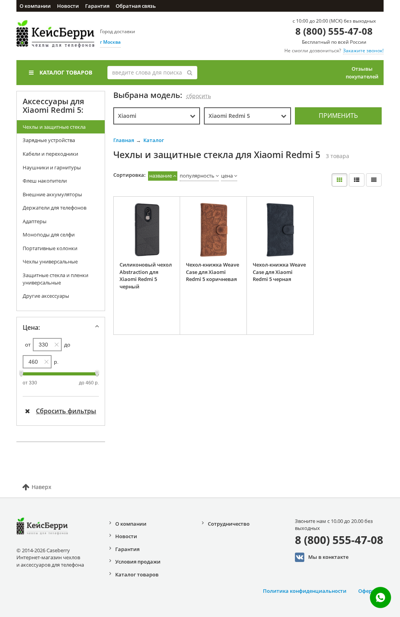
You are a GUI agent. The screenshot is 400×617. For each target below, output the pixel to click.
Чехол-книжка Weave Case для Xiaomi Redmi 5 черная (279, 272)
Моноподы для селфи (49, 234)
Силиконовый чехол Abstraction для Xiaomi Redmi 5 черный (146, 275)
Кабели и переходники (50, 153)
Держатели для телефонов (54, 207)
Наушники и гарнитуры (52, 167)
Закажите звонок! (363, 50)
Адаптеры (34, 221)
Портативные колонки (50, 248)
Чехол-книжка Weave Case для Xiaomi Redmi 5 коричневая (212, 272)
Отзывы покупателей (362, 72)
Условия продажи (138, 561)
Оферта (368, 590)
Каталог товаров (65, 72)
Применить (338, 115)
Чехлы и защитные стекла (54, 126)
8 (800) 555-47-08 (334, 31)
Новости (68, 5)
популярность (197, 175)
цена (227, 175)
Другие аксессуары (46, 295)
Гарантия (97, 5)
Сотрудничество (229, 523)
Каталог (153, 140)
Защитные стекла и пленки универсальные (55, 279)
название (160, 175)
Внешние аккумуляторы (52, 194)
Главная (123, 140)
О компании (35, 5)
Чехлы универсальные (50, 261)
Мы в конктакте (328, 556)
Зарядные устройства (49, 140)
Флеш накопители (45, 180)
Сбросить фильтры (66, 411)
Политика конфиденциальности (304, 590)
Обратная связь (136, 5)
